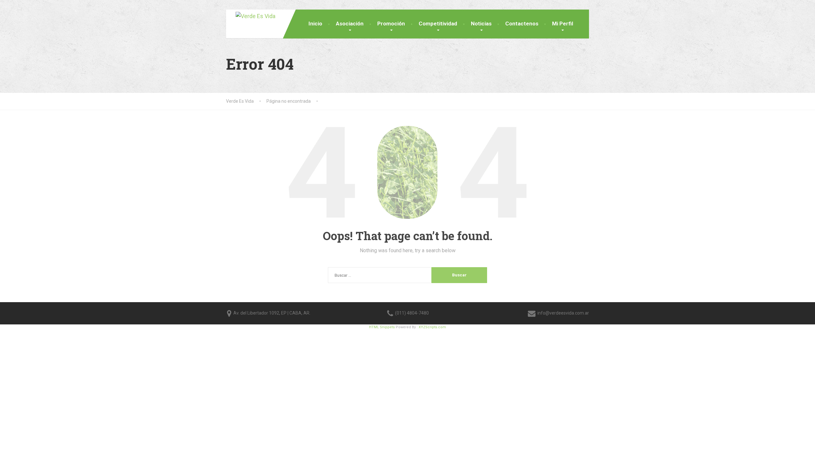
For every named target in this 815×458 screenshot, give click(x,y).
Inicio (315, 23)
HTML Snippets (382, 327)
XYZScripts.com (432, 327)
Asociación (350, 23)
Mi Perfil (562, 23)
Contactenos (521, 23)
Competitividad (438, 23)
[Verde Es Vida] (250, 15)
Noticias (481, 23)
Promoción (391, 23)
